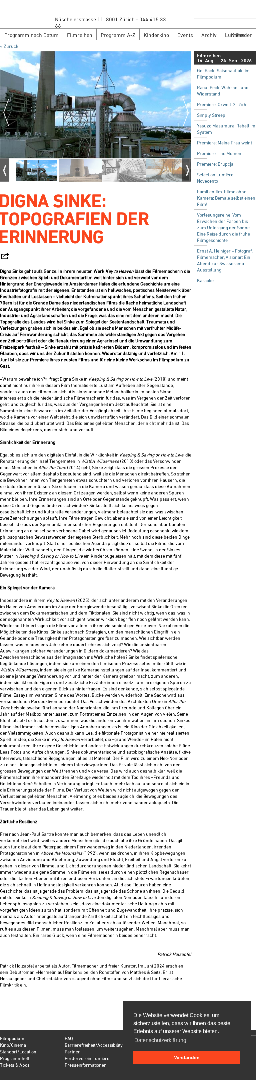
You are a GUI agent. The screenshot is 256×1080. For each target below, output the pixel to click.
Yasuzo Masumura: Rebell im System (226, 129)
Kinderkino (156, 35)
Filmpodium (12, 1038)
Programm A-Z (118, 35)
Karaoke (205, 280)
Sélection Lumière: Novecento (215, 178)
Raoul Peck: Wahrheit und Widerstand (223, 90)
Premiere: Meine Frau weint (224, 142)
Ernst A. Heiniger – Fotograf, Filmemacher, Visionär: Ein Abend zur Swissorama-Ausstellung (225, 260)
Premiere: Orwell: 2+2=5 (221, 104)
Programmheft (14, 1058)
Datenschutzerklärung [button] (160, 1040)
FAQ (69, 1038)
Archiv (209, 35)
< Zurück (9, 46)
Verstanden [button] (187, 1057)
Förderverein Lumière (87, 1058)
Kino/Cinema (13, 1045)
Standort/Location (18, 1051)
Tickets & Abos (15, 1065)
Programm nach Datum (31, 35)
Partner (72, 1051)
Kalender (241, 35)
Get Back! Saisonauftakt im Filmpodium (223, 74)
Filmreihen (79, 35)
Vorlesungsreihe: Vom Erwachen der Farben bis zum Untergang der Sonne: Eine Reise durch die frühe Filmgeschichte (224, 227)
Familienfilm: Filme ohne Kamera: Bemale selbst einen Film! (226, 198)
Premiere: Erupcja (215, 164)
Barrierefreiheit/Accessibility (94, 1045)
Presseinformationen (86, 1065)
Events (185, 35)
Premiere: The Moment (220, 153)
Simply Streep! (212, 115)
